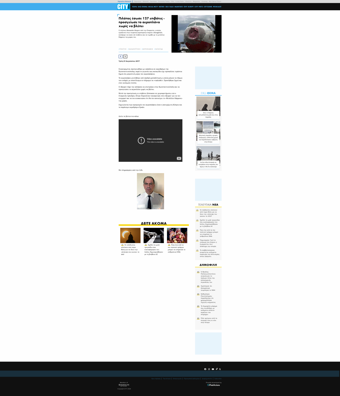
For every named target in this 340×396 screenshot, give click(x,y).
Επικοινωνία (177, 379)
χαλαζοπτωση (134, 49)
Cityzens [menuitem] (208, 7)
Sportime (153, 1)
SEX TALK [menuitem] (169, 7)
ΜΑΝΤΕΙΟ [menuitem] (178, 7)
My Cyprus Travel (215, 1)
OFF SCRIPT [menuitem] (189, 7)
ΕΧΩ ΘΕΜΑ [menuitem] (143, 7)
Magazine (196, 1)
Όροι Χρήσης (156, 379)
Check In (188, 1)
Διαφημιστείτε (207, 379)
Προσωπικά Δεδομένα (192, 379)
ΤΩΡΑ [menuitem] (134, 7)
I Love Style (179, 1)
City (172, 1)
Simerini (146, 1)
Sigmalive (137, 1)
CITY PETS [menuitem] (198, 7)
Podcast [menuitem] (217, 7)
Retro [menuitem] (162, 7)
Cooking (204, 1)
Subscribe (218, 379)
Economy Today (164, 1)
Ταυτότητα (167, 379)
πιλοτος (123, 49)
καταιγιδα (159, 49)
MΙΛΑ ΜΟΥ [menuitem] (153, 7)
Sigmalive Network (124, 1)
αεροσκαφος (148, 49)
